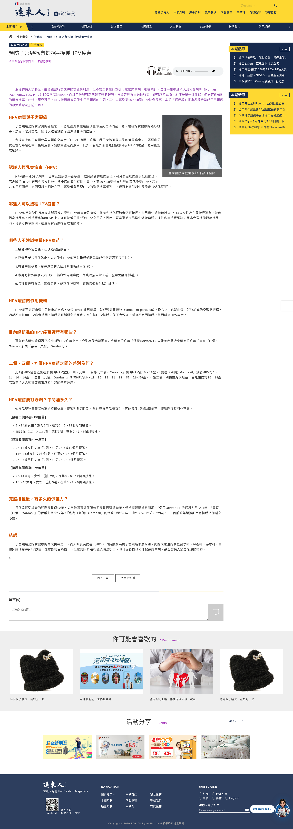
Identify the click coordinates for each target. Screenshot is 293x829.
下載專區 (131, 800)
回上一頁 (103, 578)
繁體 (206, 798)
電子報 (130, 806)
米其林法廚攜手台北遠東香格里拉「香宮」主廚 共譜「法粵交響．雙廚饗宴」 (264, 116)
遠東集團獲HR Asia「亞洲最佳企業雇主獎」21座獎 (263, 104)
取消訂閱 (222, 794)
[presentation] (32, 26)
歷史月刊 (107, 806)
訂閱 (206, 794)
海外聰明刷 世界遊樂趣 (96, 699)
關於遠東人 (108, 794)
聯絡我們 (156, 800)
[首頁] (10, 36)
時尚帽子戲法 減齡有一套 (27, 699)
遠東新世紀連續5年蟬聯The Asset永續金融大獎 (264, 127)
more (284, 49)
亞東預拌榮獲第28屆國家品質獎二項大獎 (263, 110)
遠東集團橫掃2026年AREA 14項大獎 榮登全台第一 (264, 70)
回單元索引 (128, 578)
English (234, 798)
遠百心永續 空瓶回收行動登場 (259, 63)
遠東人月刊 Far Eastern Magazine (65, 791)
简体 (219, 798)
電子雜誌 (131, 794)
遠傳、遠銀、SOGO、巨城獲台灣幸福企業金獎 (263, 75)
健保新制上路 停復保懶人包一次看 (173, 699)
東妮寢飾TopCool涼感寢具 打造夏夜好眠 (263, 81)
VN (72, 14)
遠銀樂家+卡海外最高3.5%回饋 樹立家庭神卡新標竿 (263, 121)
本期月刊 (107, 800)
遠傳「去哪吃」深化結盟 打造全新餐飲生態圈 (263, 58)
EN (67, 14)
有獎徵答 (156, 806)
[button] (230, 721)
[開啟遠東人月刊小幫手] (282, 807)
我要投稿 (156, 794)
